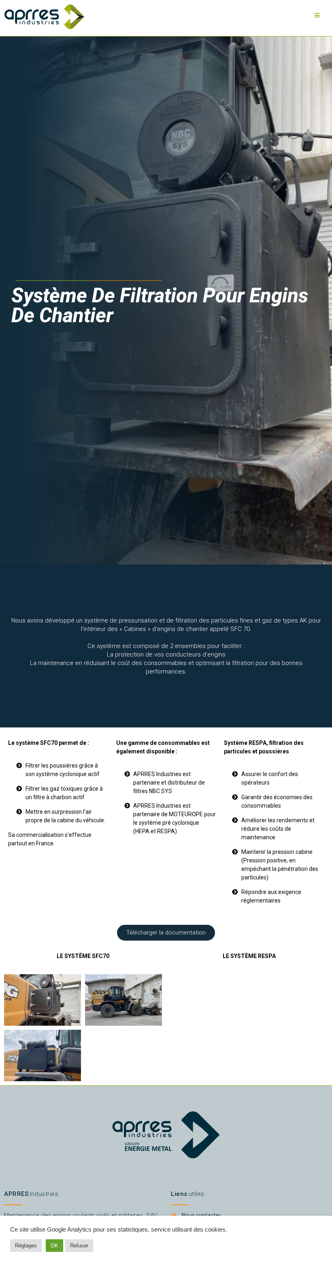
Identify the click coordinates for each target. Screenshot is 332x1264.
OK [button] (54, 1246)
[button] (166, 933)
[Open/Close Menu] (317, 15)
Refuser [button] (79, 1246)
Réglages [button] (26, 1246)
